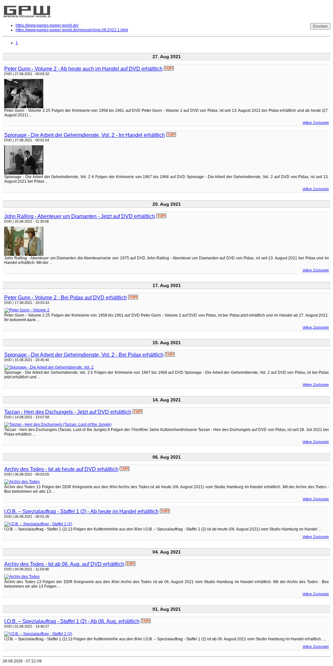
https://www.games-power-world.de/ (47, 25)
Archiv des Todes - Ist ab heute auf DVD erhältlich (61, 469)
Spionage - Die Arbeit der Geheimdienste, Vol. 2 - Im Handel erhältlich (84, 135)
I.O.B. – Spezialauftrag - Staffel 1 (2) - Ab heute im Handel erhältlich (81, 511)
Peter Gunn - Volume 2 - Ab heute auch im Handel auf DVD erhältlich (83, 69)
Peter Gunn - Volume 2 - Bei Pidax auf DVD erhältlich (65, 297)
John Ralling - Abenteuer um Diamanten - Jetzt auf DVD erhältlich (79, 216)
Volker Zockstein (315, 122)
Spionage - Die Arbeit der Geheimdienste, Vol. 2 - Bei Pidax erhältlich (84, 355)
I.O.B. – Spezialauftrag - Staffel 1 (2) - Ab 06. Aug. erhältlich (72, 621)
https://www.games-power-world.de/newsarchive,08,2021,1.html (72, 30)
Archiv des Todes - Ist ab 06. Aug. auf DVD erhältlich (64, 564)
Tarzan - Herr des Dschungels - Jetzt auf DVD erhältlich (67, 412)
